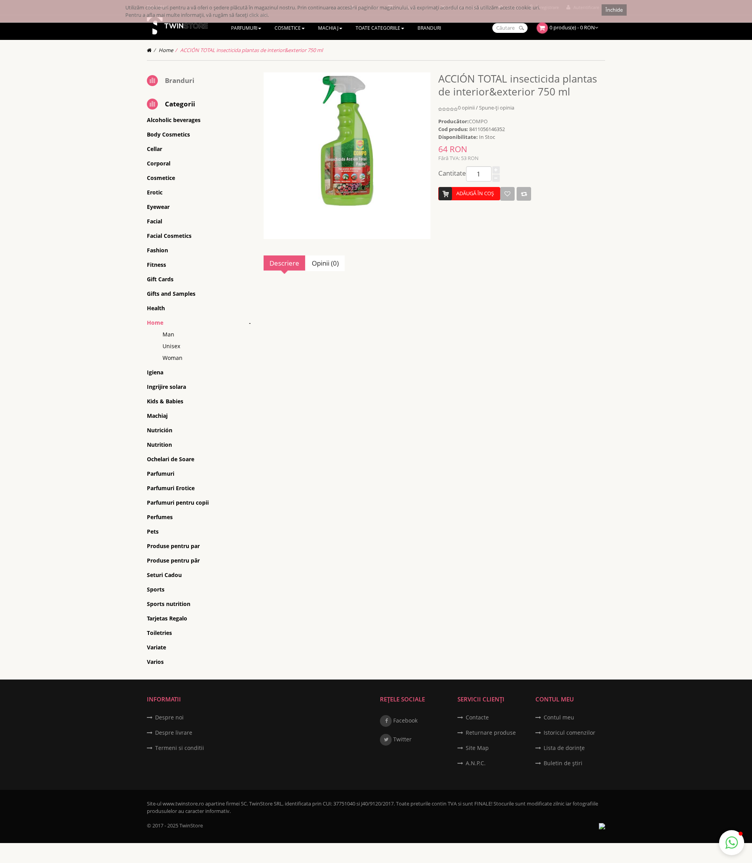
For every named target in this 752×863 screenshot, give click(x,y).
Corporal (158, 163)
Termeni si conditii (179, 748)
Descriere (284, 263)
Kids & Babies (165, 401)
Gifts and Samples (171, 293)
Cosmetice (161, 178)
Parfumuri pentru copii (178, 502)
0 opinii (466, 107)
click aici (258, 14)
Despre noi (169, 717)
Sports (155, 589)
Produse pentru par (173, 546)
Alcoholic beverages (174, 120)
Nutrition (159, 444)
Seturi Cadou (164, 575)
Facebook (405, 720)
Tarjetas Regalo (167, 618)
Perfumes (160, 517)
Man (168, 334)
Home (166, 50)
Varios (155, 661)
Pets (153, 531)
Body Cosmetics (168, 134)
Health (156, 308)
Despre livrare (173, 732)
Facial (154, 221)
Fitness (156, 264)
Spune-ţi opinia (496, 107)
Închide (614, 9)
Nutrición (159, 430)
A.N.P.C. (476, 763)
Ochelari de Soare (170, 459)
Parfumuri (160, 473)
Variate (156, 647)
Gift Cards (160, 279)
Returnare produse (491, 732)
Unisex (171, 346)
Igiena (155, 372)
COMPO (478, 121)
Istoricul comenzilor (569, 732)
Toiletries (159, 632)
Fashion (157, 250)
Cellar (154, 149)
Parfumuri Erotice (171, 488)
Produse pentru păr (173, 560)
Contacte (477, 717)
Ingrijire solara (166, 386)
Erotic (155, 192)
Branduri (179, 80)
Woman (173, 357)
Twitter (402, 739)
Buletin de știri (563, 763)
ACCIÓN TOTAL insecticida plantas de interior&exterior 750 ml (251, 50)
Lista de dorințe (564, 748)
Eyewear (158, 206)
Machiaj (157, 415)
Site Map (477, 748)
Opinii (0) (325, 263)
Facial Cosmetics (169, 235)
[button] (731, 842)
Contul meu (559, 717)
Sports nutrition (168, 604)
